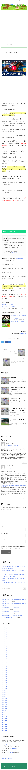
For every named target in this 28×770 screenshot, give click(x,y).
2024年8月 (4, 670)
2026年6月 (4, 632)
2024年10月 (4, 666)
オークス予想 (12, 377)
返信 (24, 462)
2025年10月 (4, 646)
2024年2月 (4, 682)
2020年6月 (4, 700)
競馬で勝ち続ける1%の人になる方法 (18, 315)
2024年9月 (4, 668)
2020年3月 (4, 706)
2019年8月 (4, 720)
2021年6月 (4, 692)
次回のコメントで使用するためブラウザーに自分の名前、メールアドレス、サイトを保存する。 (13, 547)
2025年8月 (4, 650)
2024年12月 (4, 662)
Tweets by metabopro (7, 758)
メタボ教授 (23, 333)
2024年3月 (4, 680)
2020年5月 (4, 702)
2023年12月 (4, 684)
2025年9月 (4, 648)
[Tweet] (2, 342)
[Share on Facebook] (6, 342)
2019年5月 (4, 726)
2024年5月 (4, 676)
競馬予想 (10, 44)
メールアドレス (5, 533)
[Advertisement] (14, 28)
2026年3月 (4, 636)
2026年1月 (4, 640)
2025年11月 (4, 644)
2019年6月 (4, 724)
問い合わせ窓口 (13, 748)
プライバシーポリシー (13, 750)
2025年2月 (4, 658)
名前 (2, 527)
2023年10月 (4, 686)
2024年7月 (4, 672)
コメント (3, 511)
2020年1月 (4, 710)
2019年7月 (4, 722)
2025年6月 (4, 654)
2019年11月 (4, 714)
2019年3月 (4, 730)
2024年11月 (4, 664)
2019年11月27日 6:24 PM (12, 468)
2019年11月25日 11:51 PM (12, 445)
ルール (11, 752)
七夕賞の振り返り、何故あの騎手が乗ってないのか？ (14, 582)
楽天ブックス (17, 321)
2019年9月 (4, 718)
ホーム (4, 44)
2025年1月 (4, 660)
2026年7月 (4, 630)
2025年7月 (4, 652)
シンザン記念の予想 (14, 398)
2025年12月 (4, 642)
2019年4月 (4, 728)
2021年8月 (4, 690)
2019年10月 (4, 716)
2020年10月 (4, 698)
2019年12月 (4, 712)
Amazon (12, 321)
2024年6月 (4, 674)
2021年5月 (4, 694)
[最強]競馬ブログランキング (9, 306)
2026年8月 (4, 628)
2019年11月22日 (15, 252)
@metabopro (9, 744)
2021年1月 (4, 696)
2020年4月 (4, 704)
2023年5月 (4, 688)
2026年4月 (4, 634)
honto (22, 321)
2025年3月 (4, 656)
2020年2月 (4, 708)
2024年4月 (4, 678)
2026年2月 (4, 638)
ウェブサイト (4, 539)
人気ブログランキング (7, 304)
